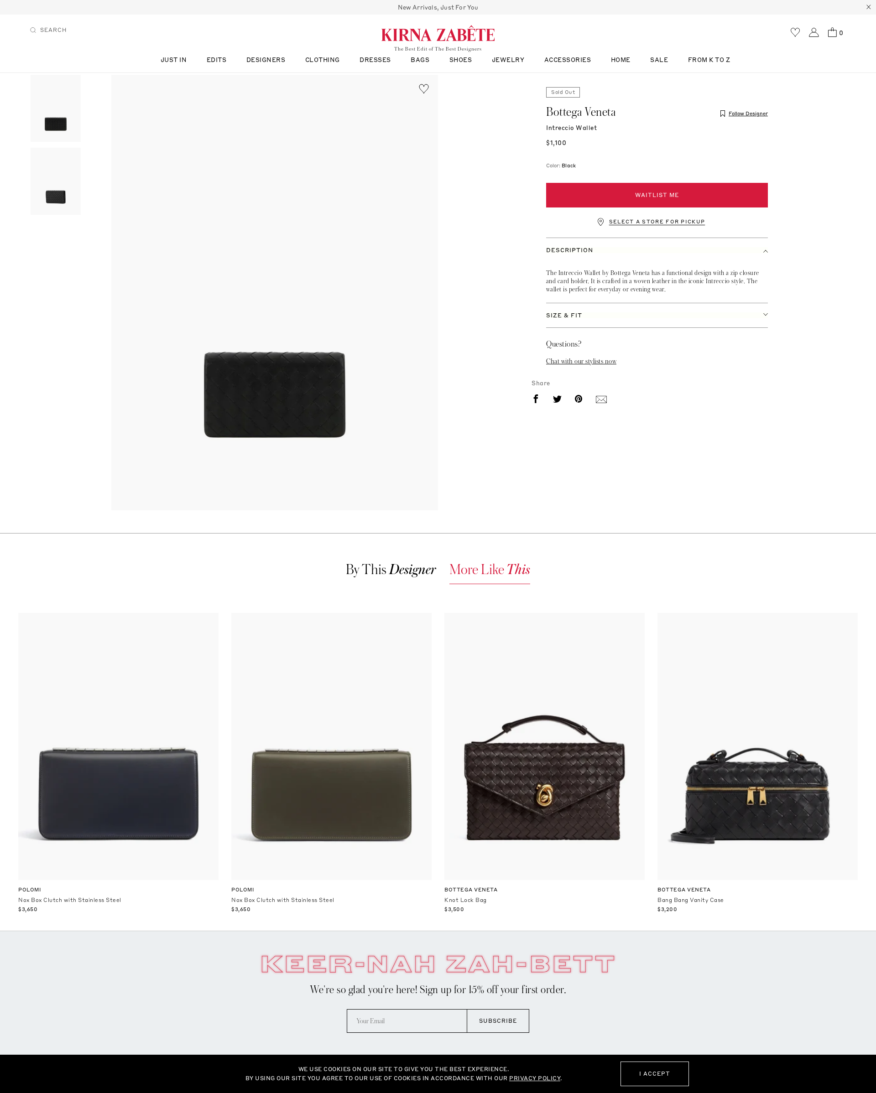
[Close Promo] (868, 7)
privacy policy (534, 1078)
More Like (489, 569)
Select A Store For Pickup (657, 222)
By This (391, 569)
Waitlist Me (657, 195)
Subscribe (498, 1020)
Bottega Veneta (580, 112)
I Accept (654, 1073)
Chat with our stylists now (581, 361)
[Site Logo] (438, 33)
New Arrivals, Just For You (438, 7)
